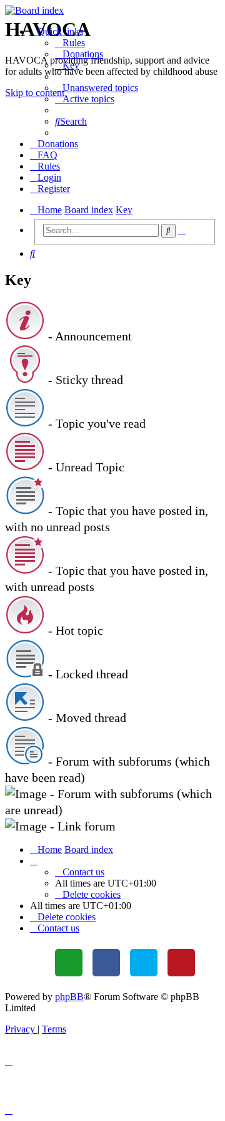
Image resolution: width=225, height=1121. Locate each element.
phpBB (69, 996)
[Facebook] (106, 962)
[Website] (68, 962)
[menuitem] (70, 42)
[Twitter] (144, 962)
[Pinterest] (181, 962)
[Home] (112, 10)
